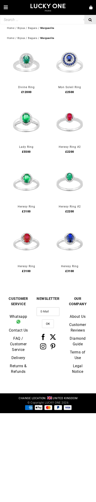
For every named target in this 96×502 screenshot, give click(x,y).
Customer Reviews (77, 327)
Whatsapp (18, 316)
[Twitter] (53, 337)
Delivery (18, 358)
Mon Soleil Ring (69, 87)
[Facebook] (43, 337)
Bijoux (21, 38)
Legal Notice (77, 369)
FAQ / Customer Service (18, 344)
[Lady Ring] (26, 107)
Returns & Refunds (18, 369)
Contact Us (18, 330)
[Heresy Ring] (26, 166)
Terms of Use (78, 355)
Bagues (32, 38)
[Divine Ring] (26, 47)
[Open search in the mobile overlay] (48, 19)
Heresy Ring (26, 206)
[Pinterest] (53, 346)
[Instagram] (43, 346)
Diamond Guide (78, 341)
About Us (78, 316)
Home (10, 38)
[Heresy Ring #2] (69, 107)
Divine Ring (26, 87)
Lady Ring (26, 147)
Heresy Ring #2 (70, 147)
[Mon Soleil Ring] (69, 47)
